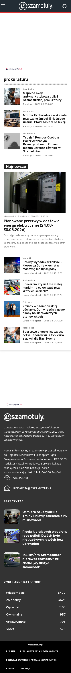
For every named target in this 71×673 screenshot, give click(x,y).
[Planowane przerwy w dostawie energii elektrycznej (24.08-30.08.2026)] (35, 192)
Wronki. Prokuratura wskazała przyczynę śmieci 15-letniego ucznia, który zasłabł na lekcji (45, 118)
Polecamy (27, 302)
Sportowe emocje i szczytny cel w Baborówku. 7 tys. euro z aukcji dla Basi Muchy (43, 335)
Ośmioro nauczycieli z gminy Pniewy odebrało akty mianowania (44, 516)
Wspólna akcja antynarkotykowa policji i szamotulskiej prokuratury (42, 96)
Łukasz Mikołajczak (32, 273)
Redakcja (27, 104)
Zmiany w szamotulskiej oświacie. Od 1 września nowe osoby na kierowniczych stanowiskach (44, 311)
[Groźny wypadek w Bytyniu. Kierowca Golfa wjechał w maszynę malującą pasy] (12, 265)
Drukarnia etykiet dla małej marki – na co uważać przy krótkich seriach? (42, 287)
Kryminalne (28, 89)
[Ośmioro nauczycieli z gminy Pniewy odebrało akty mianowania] (12, 516)
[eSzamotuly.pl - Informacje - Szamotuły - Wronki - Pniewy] (35, 6)
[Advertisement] (35, 41)
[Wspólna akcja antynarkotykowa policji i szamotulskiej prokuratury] (12, 96)
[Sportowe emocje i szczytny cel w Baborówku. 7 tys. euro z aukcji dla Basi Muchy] (12, 335)
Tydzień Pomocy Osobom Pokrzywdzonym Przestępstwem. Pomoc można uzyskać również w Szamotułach (42, 144)
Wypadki (27, 258)
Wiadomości (29, 111)
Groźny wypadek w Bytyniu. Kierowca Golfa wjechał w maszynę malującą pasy (42, 265)
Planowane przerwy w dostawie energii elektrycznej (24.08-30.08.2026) (32, 225)
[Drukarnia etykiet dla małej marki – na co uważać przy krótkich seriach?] (12, 287)
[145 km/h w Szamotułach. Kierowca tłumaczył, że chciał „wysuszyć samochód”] (12, 559)
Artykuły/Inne (29, 280)
